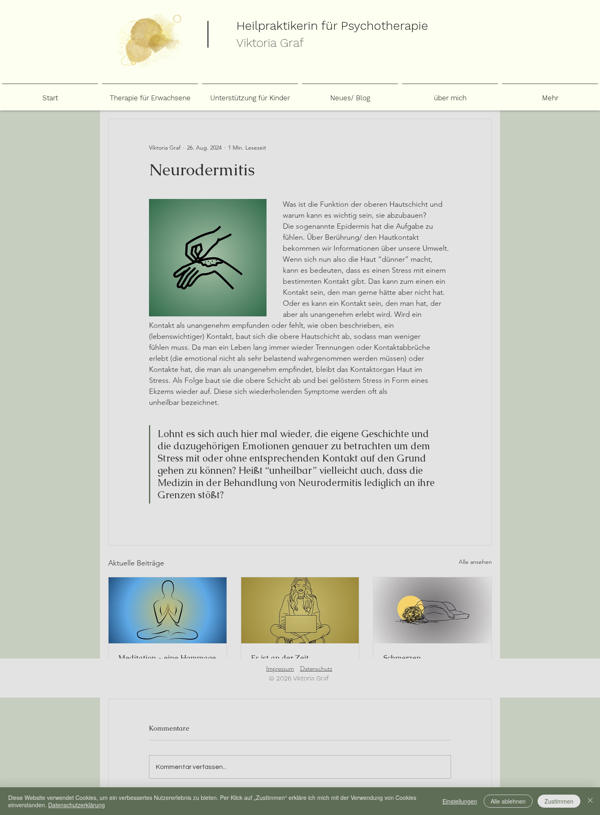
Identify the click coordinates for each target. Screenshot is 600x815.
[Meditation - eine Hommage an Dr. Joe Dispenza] (168, 610)
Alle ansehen (475, 561)
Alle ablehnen (508, 801)
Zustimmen (558, 801)
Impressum (280, 668)
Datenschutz (316, 668)
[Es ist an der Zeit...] (300, 610)
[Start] (149, 41)
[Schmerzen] (432, 610)
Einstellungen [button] (459, 801)
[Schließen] (590, 801)
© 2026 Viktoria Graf (299, 678)
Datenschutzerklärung (76, 805)
